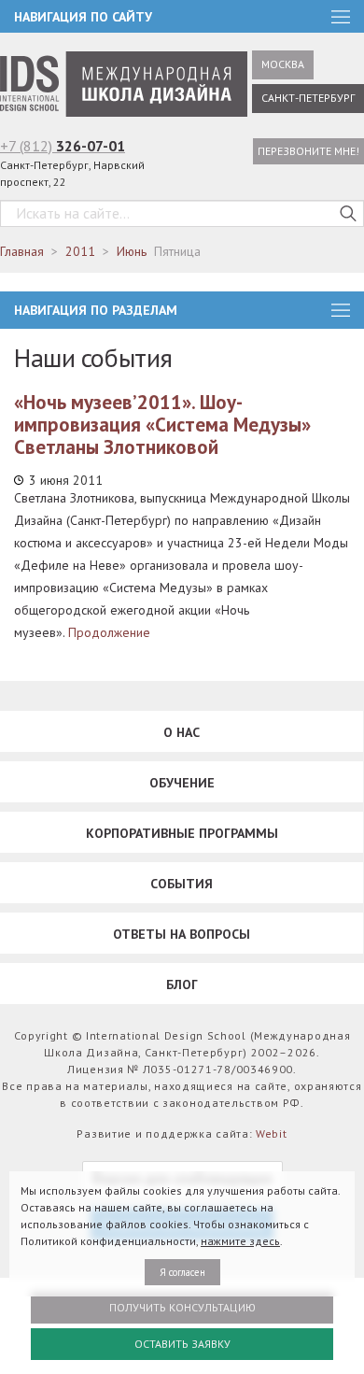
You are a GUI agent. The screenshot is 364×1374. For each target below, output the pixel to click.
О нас (181, 732)
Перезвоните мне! (308, 151)
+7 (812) (62, 145)
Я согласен (182, 1272)
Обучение (182, 782)
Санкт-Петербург (308, 98)
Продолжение (109, 632)
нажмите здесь (240, 1241)
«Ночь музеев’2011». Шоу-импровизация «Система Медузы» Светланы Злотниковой (162, 425)
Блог (182, 984)
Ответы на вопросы (181, 934)
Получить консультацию (182, 1307)
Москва (282, 64)
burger (340, 310)
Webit (271, 1133)
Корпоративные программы (182, 833)
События (181, 883)
